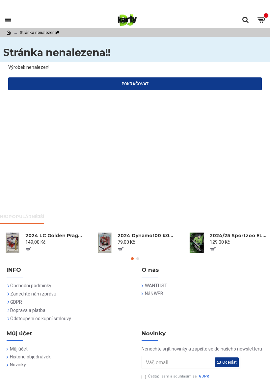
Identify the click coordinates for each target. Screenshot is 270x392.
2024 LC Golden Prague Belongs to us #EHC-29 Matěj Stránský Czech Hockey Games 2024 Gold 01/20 (54, 235)
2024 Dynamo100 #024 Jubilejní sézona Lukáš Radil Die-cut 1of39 (147, 235)
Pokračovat (135, 83)
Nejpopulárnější (22, 216)
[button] (132, 258)
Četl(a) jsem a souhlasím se (178, 376)
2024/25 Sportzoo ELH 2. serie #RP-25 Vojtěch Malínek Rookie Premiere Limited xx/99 (239, 235)
